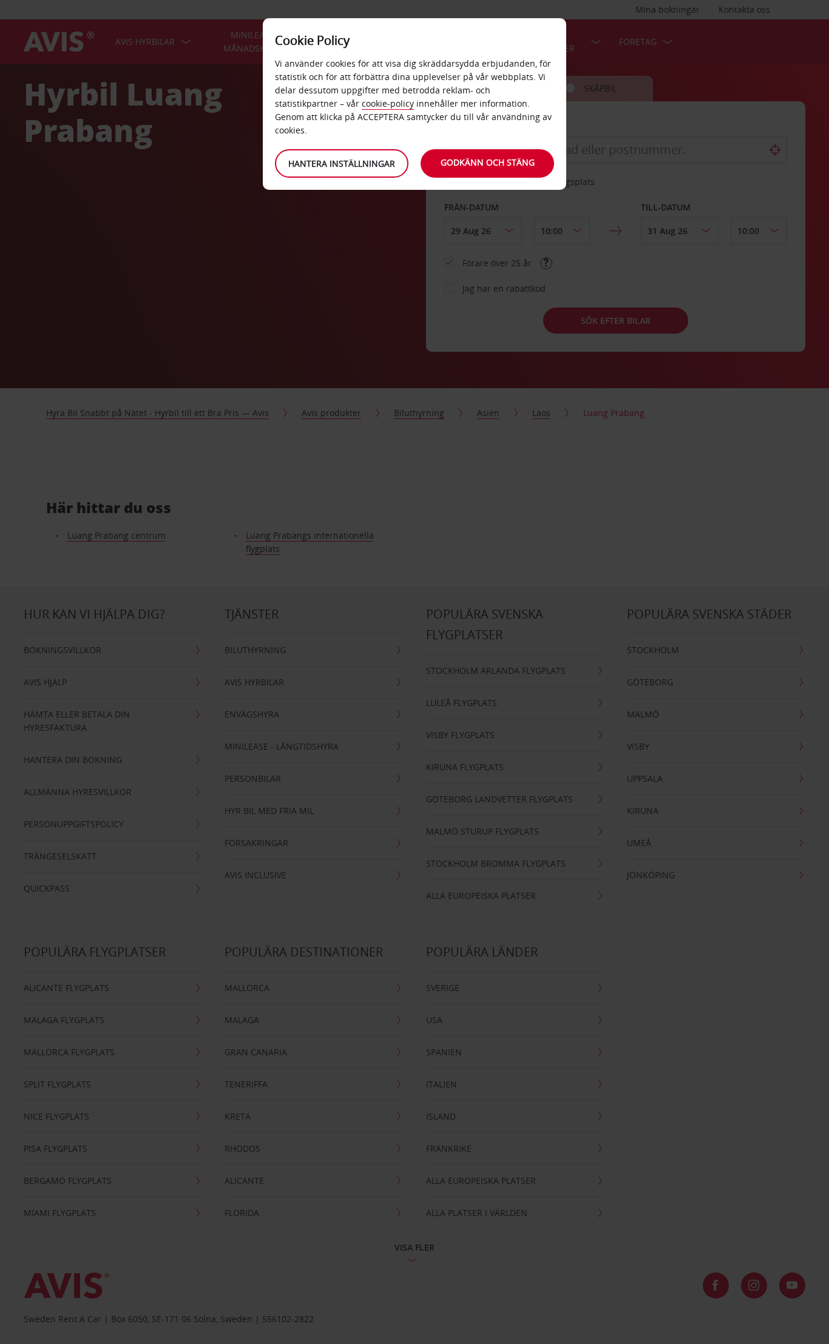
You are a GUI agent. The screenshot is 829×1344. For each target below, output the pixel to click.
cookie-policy (388, 103)
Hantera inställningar (341, 163)
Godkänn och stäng (488, 162)
